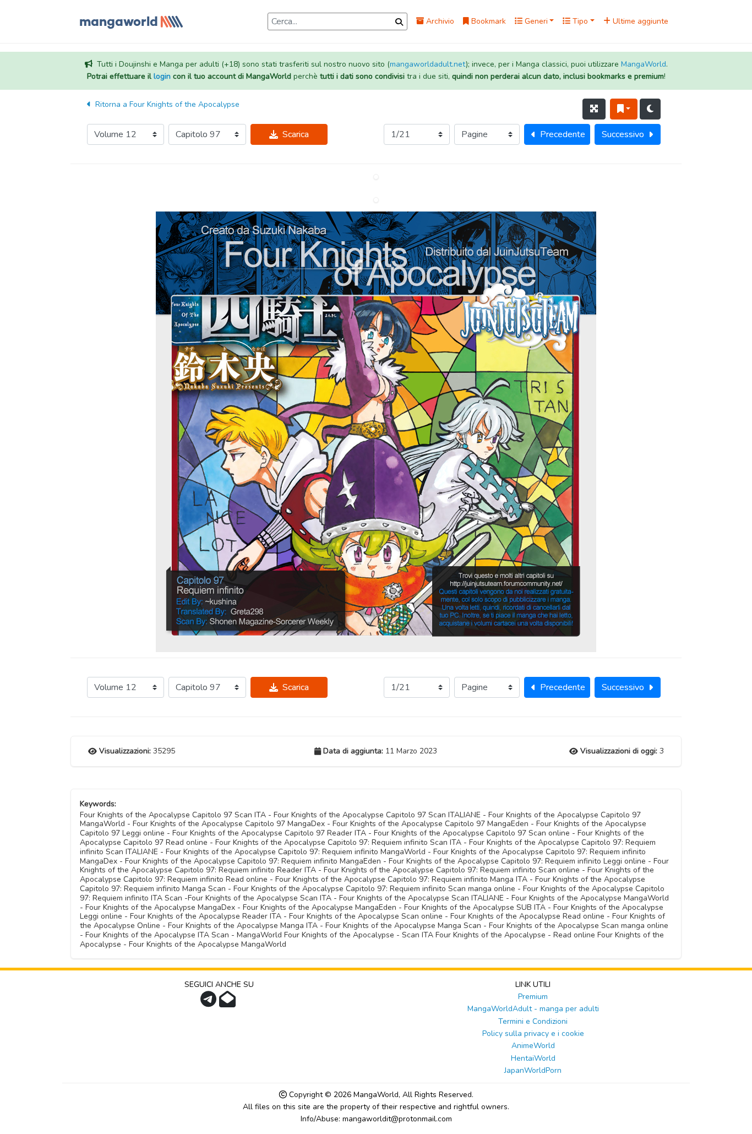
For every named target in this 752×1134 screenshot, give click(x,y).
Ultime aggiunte (639, 21)
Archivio (439, 21)
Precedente (562, 134)
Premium (533, 996)
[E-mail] (228, 1002)
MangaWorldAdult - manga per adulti (533, 1008)
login (162, 76)
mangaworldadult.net (428, 64)
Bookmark (487, 21)
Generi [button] (535, 21)
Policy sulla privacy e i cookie (533, 1033)
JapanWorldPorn (533, 1070)
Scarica (295, 134)
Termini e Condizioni (533, 1021)
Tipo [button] (579, 21)
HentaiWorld (533, 1058)
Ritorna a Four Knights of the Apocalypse (166, 104)
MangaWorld (643, 64)
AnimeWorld (533, 1045)
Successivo (623, 134)
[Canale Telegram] (209, 1002)
